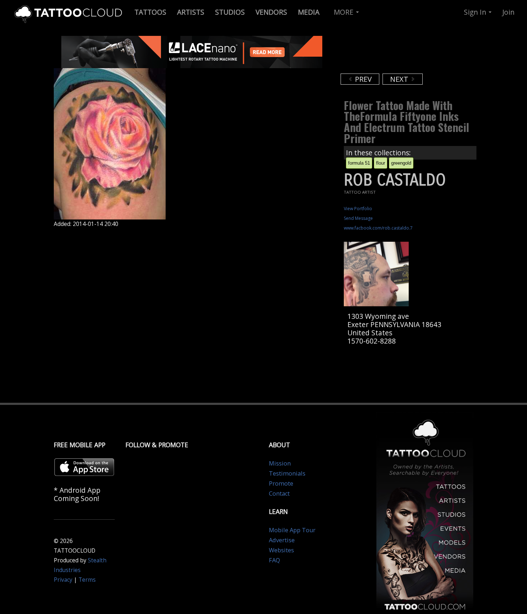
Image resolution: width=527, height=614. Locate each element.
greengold (401, 163)
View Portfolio (358, 209)
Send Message (358, 218)
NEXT (400, 79)
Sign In (476, 12)
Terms (87, 580)
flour (380, 163)
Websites (281, 550)
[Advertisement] (398, 54)
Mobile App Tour (292, 530)
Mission (280, 463)
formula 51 (359, 163)
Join (508, 12)
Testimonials (287, 473)
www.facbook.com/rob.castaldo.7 (378, 228)
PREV (362, 79)
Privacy (63, 580)
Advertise (282, 540)
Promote (281, 483)
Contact (279, 493)
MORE (344, 12)
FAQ (274, 560)
